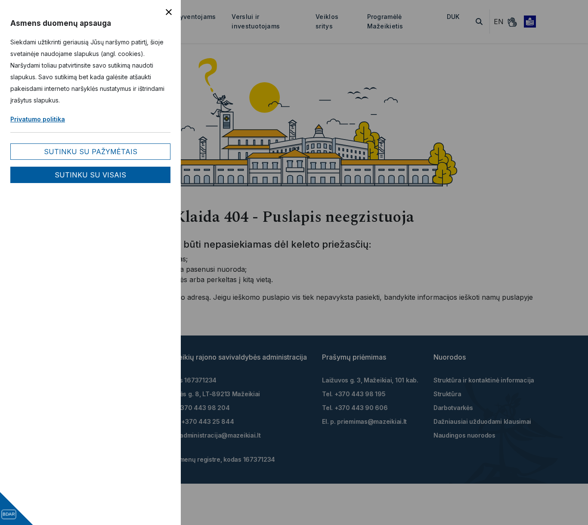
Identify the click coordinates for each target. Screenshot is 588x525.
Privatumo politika (37, 119)
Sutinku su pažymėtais (90, 151)
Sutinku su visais (90, 175)
